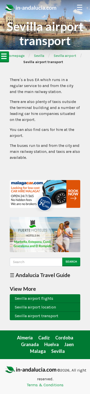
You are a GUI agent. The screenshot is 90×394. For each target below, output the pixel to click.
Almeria (25, 337)
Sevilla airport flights (34, 298)
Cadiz (44, 337)
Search (71, 261)
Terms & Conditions (45, 385)
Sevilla (39, 56)
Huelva (51, 344)
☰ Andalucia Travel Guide (40, 275)
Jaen (69, 344)
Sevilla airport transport (36, 315)
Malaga (38, 351)
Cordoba (64, 337)
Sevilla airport (65, 56)
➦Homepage (14, 56)
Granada (30, 344)
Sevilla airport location (35, 307)
